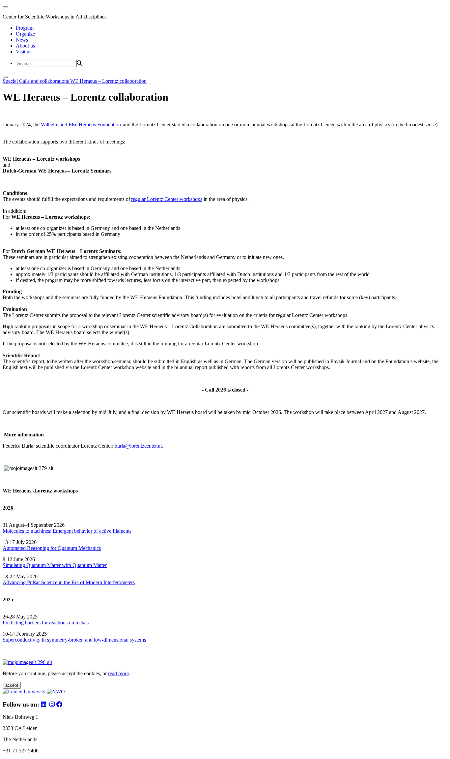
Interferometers (119, 582)
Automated (14, 548)
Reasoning (38, 548)
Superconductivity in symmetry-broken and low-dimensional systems (74, 640)
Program (25, 28)
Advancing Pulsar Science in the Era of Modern (53, 582)
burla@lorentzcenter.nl (138, 446)
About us (25, 45)
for (53, 548)
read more (118, 673)
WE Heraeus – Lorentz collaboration (108, 81)
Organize (25, 34)
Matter (100, 565)
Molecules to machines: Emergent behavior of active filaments (67, 531)
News (22, 40)
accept (11, 685)
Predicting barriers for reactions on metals (46, 622)
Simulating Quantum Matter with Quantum (48, 565)
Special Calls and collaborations (36, 81)
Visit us (23, 51)
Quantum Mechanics (78, 548)
